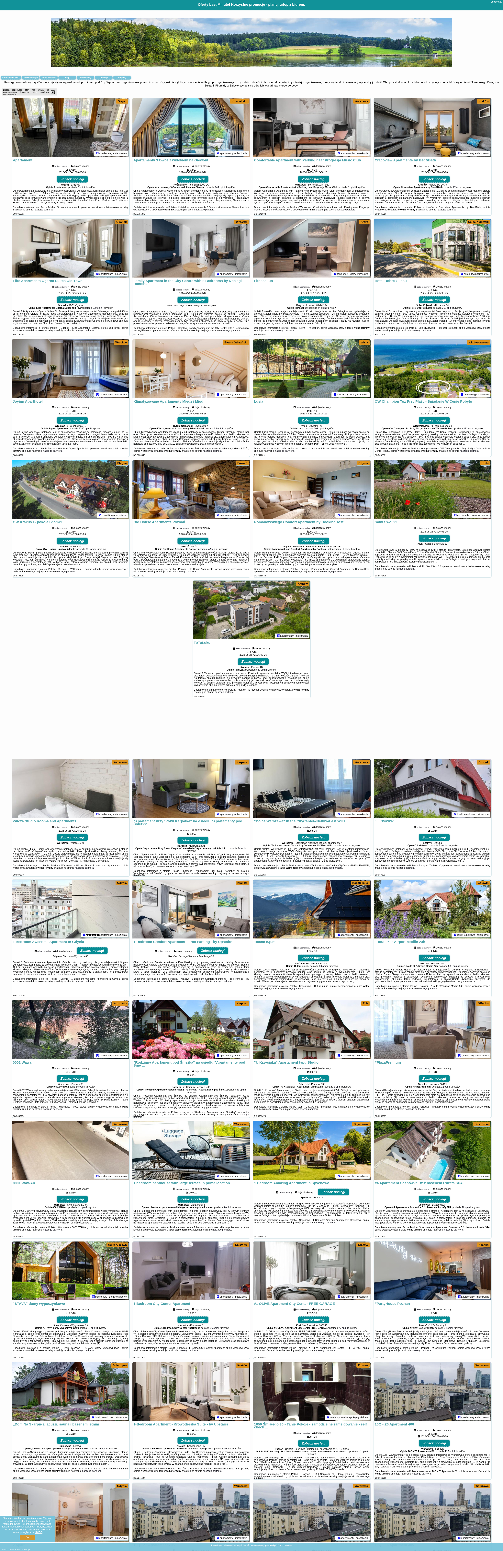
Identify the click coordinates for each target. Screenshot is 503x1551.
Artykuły (122, 77)
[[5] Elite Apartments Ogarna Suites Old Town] (70, 248)
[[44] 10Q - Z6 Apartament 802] (312, 1512)
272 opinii (469, 428)
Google (48, 1518)
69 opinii (103, 1448)
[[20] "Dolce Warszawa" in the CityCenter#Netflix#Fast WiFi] (312, 788)
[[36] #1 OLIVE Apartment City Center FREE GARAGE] (312, 1271)
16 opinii (92, 1328)
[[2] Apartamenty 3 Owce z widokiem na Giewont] (191, 127)
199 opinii (98, 308)
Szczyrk (483, 762)
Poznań (242, 463)
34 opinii (448, 1328)
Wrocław (241, 221)
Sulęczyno (120, 1365)
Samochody (85, 77)
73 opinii (443, 845)
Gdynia (363, 463)
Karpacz (242, 762)
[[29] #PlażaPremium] (432, 1029)
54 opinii (218, 428)
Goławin (483, 882)
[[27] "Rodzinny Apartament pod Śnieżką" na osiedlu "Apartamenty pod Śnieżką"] (191, 1029)
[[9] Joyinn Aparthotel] (70, 368)
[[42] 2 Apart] (70, 1512)
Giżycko (483, 1003)
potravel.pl (496, 1)
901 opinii (91, 549)
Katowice (241, 1244)
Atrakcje (104, 77)
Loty (67, 77)
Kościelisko (239, 101)
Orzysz (122, 101)
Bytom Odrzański (235, 342)
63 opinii (323, 966)
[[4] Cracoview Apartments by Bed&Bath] (432, 127)
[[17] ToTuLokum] (251, 610)
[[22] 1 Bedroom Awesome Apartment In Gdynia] (70, 909)
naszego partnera (43, 209)
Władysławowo (479, 342)
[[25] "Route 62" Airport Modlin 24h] (432, 909)
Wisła (364, 342)
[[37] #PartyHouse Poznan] (432, 1271)
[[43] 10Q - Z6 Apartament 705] (191, 1512)
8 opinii (352, 187)
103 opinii (319, 428)
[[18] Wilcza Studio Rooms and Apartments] (70, 788)
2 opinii (227, 1448)
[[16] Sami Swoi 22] (432, 489)
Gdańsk (121, 221)
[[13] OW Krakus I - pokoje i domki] (70, 489)
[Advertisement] (251, 730)
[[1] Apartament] (70, 127)
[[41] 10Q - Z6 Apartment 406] (432, 1391)
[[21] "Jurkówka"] (432, 788)
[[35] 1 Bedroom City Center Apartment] (191, 1271)
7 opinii (81, 187)
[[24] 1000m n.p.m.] (312, 909)
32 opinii (445, 1086)
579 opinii (212, 549)
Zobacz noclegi (72, 179)
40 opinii (262, 669)
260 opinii (447, 308)
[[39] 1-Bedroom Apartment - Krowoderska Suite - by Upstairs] (191, 1391)
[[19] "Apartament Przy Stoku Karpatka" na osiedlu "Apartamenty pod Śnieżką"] (191, 788)
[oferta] (97, 153)
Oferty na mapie (30, 77)
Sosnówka (482, 1124)
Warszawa (361, 101)
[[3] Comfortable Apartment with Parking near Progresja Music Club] (312, 127)
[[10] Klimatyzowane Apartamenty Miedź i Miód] (191, 368)
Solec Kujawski (478, 221)
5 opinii (227, 1207)
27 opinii (457, 187)
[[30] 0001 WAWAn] (70, 1150)
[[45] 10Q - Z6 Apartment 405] (432, 1512)
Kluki (485, 463)
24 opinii (242, 848)
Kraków (484, 101)
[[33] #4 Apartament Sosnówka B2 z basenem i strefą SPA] (432, 1150)
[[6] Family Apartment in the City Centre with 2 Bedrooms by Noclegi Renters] (191, 248)
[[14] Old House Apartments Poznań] (191, 489)
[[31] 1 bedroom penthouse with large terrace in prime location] (191, 1150)
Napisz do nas (285, 1545)
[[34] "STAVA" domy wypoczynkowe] (70, 1271)
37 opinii (241, 1089)
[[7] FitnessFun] (312, 248)
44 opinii (322, 308)
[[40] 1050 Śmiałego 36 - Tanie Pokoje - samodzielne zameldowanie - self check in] (312, 1391)
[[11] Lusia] (312, 368)
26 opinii (214, 1328)
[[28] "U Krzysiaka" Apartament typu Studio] (312, 1029)
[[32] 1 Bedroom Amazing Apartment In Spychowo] (312, 1150)
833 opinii (453, 966)
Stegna (122, 463)
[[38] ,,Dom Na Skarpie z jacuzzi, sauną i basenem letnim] (70, 1391)
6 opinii (81, 1086)
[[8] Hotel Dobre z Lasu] (432, 248)
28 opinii (466, 1207)
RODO (38, 1532)
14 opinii (82, 1207)
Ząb (365, 1003)
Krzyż (364, 221)
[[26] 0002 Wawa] (70, 1029)
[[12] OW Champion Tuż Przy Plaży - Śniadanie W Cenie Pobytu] (432, 368)
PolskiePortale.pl (22, 1549)
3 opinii (338, 1086)
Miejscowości (49, 77)
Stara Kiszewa (117, 1244)
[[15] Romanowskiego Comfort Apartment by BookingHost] (312, 489)
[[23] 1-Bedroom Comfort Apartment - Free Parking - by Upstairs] (191, 909)
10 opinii (363, 1451)
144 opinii (220, 187)
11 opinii (346, 549)
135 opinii (450, 1451)
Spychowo (361, 1124)
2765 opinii (85, 428)
